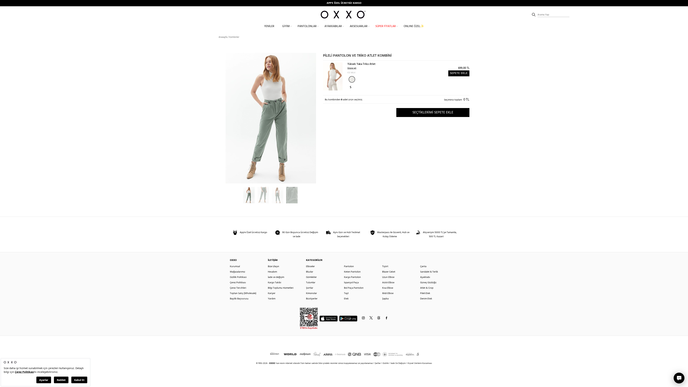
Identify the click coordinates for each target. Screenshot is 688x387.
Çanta (423, 266)
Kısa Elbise (387, 288)
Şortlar (309, 288)
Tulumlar (310, 283)
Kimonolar (311, 293)
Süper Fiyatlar (385, 26)
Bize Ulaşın (273, 266)
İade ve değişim (276, 277)
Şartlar (378, 363)
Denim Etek (426, 299)
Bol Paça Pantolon (354, 288)
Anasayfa (223, 37)
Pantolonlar (307, 26)
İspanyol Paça (351, 283)
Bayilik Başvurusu (239, 299)
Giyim (286, 26)
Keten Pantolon (352, 272)
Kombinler (234, 37)
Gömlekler (311, 277)
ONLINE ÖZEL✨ (414, 26)
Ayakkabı (425, 277)
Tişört (385, 266)
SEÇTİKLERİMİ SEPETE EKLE (432, 112)
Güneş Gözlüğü (428, 283)
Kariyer (271, 293)
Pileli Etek (425, 293)
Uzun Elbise (388, 277)
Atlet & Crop (426, 288)
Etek (346, 299)
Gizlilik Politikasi (238, 277)
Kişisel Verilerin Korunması (420, 363)
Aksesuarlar (358, 26)
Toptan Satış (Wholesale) (243, 293)
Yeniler (269, 26)
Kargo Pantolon (352, 277)
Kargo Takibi (274, 283)
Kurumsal (235, 266)
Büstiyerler (311, 299)
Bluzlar (309, 272)
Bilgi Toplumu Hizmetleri (280, 288)
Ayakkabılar (333, 26)
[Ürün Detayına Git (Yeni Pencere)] (333, 76)
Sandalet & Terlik (429, 272)
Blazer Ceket (388, 272)
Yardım (271, 299)
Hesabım (272, 272)
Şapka (385, 299)
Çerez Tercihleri (238, 288)
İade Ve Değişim (398, 363)
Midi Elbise (387, 293)
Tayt (346, 293)
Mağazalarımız (237, 272)
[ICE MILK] (352, 79)
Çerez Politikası (238, 283)
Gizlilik (386, 363)
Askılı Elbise (388, 283)
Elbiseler (310, 266)
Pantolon (349, 266)
